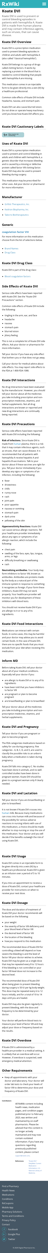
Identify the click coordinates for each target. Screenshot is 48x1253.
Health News (8, 1190)
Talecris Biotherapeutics (17, 214)
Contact (6, 1224)
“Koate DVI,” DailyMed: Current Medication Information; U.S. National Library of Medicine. (35, 1167)
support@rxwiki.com (22, 1156)
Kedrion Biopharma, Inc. (17, 209)
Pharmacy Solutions (12, 1211)
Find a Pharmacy (10, 1186)
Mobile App (7, 1207)
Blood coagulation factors (18, 276)
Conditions (7, 1199)
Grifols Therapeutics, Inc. (17, 204)
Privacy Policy (9, 1220)
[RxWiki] (10, 4)
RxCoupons (7, 1203)
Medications (8, 1194)
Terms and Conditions (13, 1216)
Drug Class (10, 252)
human (17, 443)
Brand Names (11, 248)
